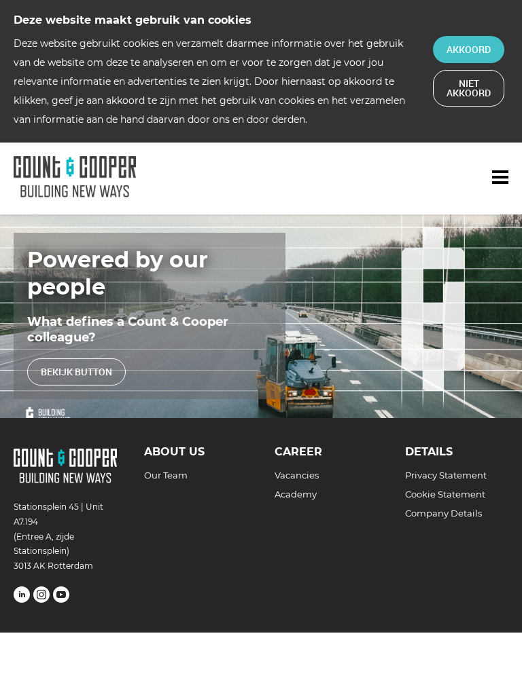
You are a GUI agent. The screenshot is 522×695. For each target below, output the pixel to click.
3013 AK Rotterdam (53, 566)
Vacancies (297, 475)
